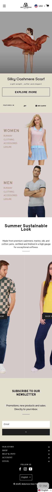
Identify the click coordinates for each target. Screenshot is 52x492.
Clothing (9, 139)
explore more (26, 92)
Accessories (10, 143)
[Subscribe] (26, 432)
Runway (8, 136)
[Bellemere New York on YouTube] (30, 469)
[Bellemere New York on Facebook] (20, 469)
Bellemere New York (30, 484)
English (24, 477)
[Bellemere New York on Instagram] (25, 469)
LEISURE (8, 147)
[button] (45, 490)
